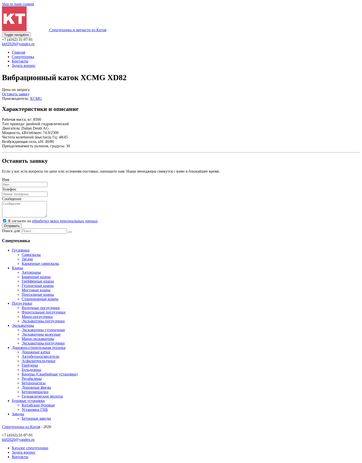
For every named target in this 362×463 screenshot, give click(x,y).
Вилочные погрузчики (41, 308)
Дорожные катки (36, 352)
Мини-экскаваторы (38, 339)
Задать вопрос (23, 65)
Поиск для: (11, 231)
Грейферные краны (38, 281)
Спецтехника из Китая (21, 427)
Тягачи (27, 259)
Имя (5, 180)
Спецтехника (23, 57)
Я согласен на (53, 221)
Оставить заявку (16, 94)
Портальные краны (38, 294)
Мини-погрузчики (37, 316)
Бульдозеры (31, 370)
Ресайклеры (32, 378)
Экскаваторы (23, 325)
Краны (17, 268)
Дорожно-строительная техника (39, 347)
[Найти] (70, 232)
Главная (18, 52)
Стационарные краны (40, 299)
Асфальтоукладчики (38, 361)
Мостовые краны (36, 290)
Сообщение (11, 199)
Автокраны (31, 272)
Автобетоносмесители (40, 356)
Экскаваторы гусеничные (43, 330)
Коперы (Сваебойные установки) (50, 374)
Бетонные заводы (36, 418)
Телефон (9, 189)
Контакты (20, 61)
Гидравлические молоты (42, 396)
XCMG (36, 98)
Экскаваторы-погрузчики (43, 321)
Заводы (18, 414)
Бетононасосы (34, 383)
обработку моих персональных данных (65, 221)
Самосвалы (31, 255)
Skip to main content (18, 4)
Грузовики (21, 250)
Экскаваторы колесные (41, 334)
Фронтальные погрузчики (44, 312)
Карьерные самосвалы (40, 263)
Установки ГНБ (35, 409)
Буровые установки (28, 401)
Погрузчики (22, 303)
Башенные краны (36, 277)
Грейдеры (30, 365)
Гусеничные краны (38, 286)
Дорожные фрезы (36, 387)
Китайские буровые (38, 405)
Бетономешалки (35, 392)
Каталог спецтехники (30, 448)
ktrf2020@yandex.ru (18, 44)
